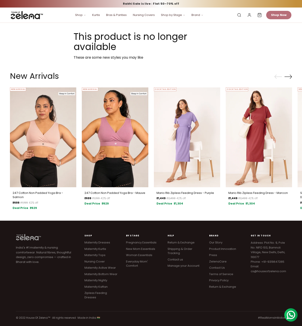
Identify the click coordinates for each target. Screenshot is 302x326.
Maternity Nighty (95, 280)
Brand (195, 15)
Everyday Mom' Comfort (137, 263)
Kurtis (96, 15)
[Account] (249, 15)
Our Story (215, 242)
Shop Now (279, 15)
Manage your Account (183, 266)
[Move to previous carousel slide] (278, 77)
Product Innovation (222, 249)
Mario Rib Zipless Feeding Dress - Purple (185, 193)
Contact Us (217, 268)
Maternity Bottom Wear (100, 274)
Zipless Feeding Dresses (95, 295)
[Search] (239, 15)
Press (213, 255)
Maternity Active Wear (100, 268)
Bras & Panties (116, 15)
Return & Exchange (181, 242)
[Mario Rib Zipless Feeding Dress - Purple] (187, 137)
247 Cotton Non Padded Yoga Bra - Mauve (114, 193)
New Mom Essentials (140, 249)
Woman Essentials (139, 255)
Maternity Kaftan (96, 287)
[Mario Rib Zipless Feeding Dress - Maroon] (259, 137)
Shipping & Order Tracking (180, 251)
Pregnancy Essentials (141, 242)
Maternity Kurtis (95, 249)
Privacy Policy (219, 280)
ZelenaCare (218, 261)
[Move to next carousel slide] (288, 76)
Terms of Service (221, 274)
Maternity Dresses (97, 242)
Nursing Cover (94, 261)
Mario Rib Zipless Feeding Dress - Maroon (258, 193)
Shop (79, 15)
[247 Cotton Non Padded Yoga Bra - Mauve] (115, 137)
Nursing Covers (144, 15)
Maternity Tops (94, 255)
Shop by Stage (171, 15)
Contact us (175, 259)
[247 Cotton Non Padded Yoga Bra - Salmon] (43, 137)
